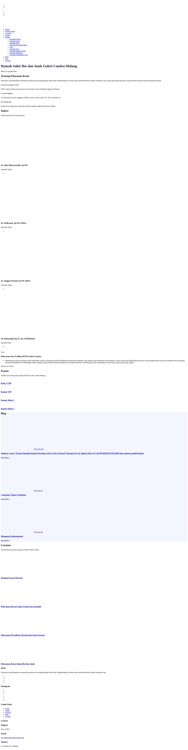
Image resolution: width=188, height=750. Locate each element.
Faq (6, 59)
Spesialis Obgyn (15, 39)
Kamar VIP (6, 392)
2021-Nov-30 (38, 449)
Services (8, 712)
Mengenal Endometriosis (12, 536)
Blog (7, 57)
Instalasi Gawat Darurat (12, 578)
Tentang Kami (10, 31)
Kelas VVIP (6, 383)
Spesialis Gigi (14, 49)
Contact (8, 61)
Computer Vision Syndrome (13, 495)
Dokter (7, 37)
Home (7, 29)
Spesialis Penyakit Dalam (18, 45)
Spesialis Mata (14, 43)
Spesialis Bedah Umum (18, 51)
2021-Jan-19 (38, 491)
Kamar (7, 35)
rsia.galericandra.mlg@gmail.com (12, 738)
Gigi (11, 47)
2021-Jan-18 (38, 532)
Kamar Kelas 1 (7, 400)
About (7, 711)
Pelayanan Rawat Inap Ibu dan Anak (18, 664)
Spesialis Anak (15, 41)
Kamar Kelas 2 (7, 409)
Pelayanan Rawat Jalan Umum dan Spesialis (21, 606)
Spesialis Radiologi (16, 53)
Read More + (5, 458)
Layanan (8, 33)
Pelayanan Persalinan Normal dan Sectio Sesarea (23, 635)
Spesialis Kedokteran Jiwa (19, 55)
